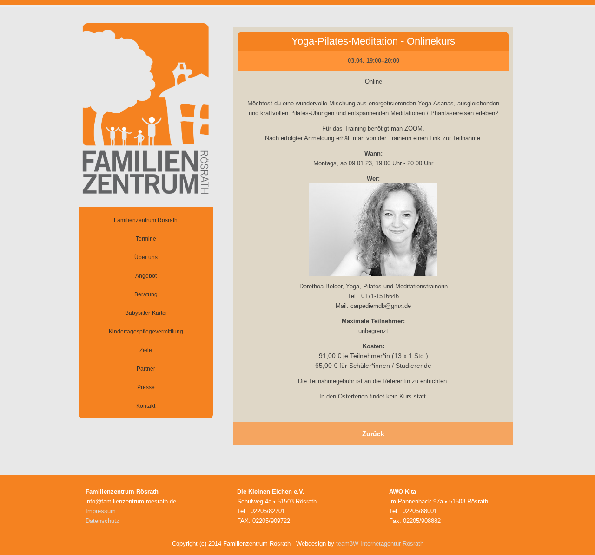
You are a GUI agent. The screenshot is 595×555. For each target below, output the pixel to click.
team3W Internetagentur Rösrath (379, 543)
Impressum (101, 511)
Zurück (373, 433)
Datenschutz (102, 520)
